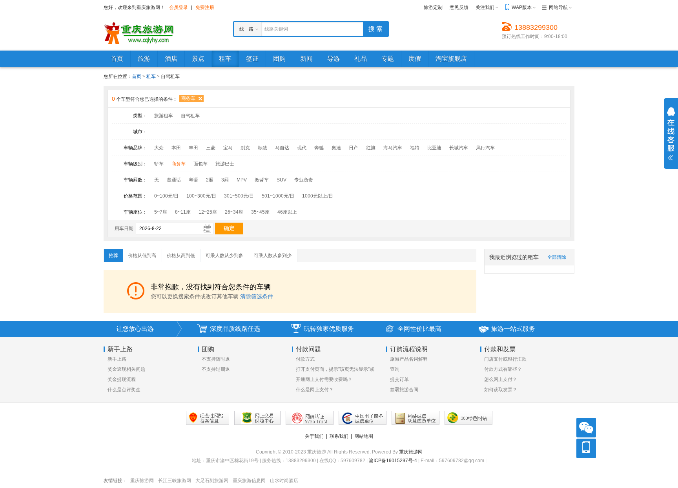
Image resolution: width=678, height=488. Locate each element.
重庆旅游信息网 (249, 480)
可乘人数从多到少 (273, 255)
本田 (176, 148)
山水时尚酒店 (284, 480)
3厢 (225, 180)
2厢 (209, 180)
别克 (245, 148)
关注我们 (485, 7)
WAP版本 (522, 7)
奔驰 (319, 148)
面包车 (200, 164)
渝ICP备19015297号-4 (393, 460)
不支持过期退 (216, 369)
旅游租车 (163, 115)
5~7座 (160, 212)
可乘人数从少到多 (224, 255)
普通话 (174, 180)
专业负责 (303, 180)
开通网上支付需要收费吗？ (324, 379)
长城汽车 (458, 148)
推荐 (113, 255)
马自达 (282, 148)
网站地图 (363, 436)
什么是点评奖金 (124, 389)
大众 (159, 148)
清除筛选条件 (256, 296)
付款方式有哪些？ (503, 369)
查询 (394, 369)
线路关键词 (276, 29)
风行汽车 (485, 148)
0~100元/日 (166, 196)
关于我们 (314, 436)
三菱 (210, 148)
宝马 (228, 148)
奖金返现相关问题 (126, 369)
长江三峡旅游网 (174, 480)
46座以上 (287, 212)
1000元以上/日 (317, 196)
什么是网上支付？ (315, 389)
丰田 (193, 148)
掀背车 (262, 180)
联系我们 (339, 436)
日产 (353, 148)
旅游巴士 (224, 164)
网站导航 (558, 7)
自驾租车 (190, 115)
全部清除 (556, 257)
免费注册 (204, 7)
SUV (281, 180)
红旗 (370, 148)
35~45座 (260, 212)
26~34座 (234, 212)
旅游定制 (433, 7)
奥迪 (336, 148)
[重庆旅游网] (139, 32)
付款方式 (305, 359)
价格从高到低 (181, 255)
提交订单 (399, 379)
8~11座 (183, 212)
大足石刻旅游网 (211, 480)
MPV (242, 180)
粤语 (193, 180)
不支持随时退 (216, 359)
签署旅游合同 (404, 389)
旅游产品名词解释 (409, 359)
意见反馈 (459, 7)
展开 (671, 134)
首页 (136, 76)
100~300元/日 (201, 196)
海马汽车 (392, 148)
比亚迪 (434, 148)
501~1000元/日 (278, 196)
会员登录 (178, 7)
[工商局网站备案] (207, 418)
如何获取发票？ (500, 389)
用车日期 (124, 228)
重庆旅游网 (411, 452)
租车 (151, 76)
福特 (414, 148)
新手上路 (117, 359)
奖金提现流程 (122, 379)
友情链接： (115, 480)
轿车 (159, 164)
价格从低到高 (142, 255)
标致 (262, 148)
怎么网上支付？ (500, 379)
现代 (301, 148)
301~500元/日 (239, 196)
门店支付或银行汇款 (505, 359)
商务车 (188, 98)
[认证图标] (257, 418)
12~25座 (208, 212)
